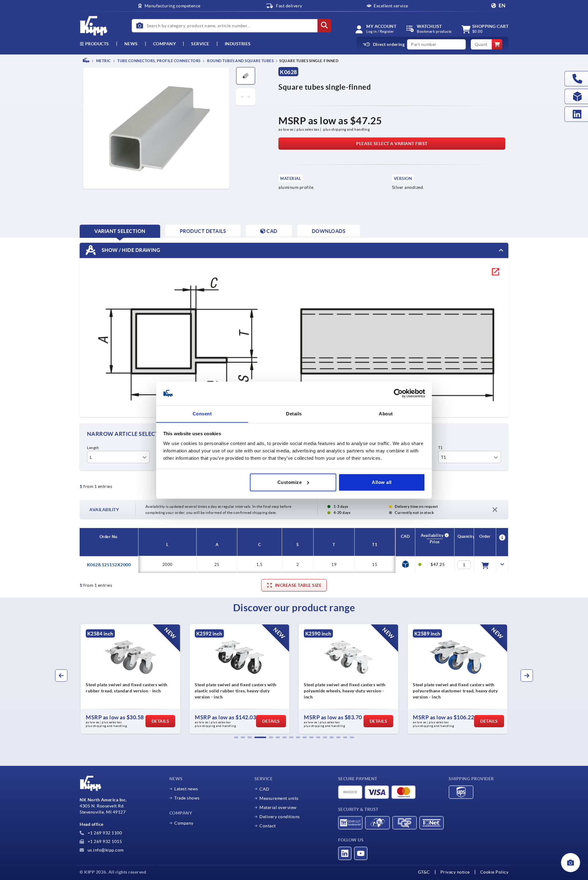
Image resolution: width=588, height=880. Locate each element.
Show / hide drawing (130, 250)
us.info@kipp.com (105, 850)
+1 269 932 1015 (104, 841)
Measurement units (279, 798)
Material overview (278, 807)
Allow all (382, 482)
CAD (264, 789)
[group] (130, 679)
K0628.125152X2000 (109, 564)
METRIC (103, 61)
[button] (236, 737)
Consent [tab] (202, 413)
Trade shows (187, 798)
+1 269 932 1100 (104, 832)
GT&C (424, 872)
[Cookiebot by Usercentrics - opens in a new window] (398, 393)
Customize (289, 482)
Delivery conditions (279, 816)
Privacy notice (455, 872)
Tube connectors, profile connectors (159, 61)
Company (164, 44)
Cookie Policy (494, 872)
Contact (267, 825)
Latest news (186, 788)
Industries (238, 44)
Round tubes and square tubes (240, 61)
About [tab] (386, 413)
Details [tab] (294, 413)
